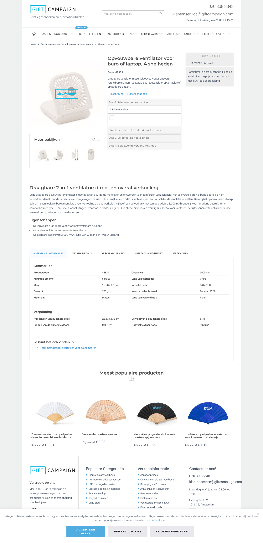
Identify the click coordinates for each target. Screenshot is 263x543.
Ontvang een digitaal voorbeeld (157, 479)
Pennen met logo (98, 493)
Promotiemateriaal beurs (102, 474)
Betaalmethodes (149, 493)
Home (33, 44)
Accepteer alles (85, 531)
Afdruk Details (82, 253)
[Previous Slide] (94, 139)
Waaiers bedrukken (108, 44)
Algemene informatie (48, 253)
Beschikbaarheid (113, 253)
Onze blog (94, 502)
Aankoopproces (149, 474)
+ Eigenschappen (137, 93)
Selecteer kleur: (119, 109)
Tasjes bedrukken (98, 498)
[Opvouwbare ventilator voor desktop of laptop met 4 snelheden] (67, 94)
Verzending (180, 253)
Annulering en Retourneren (154, 488)
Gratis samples (148, 498)
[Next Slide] (98, 139)
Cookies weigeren (172, 531)
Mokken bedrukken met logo (104, 488)
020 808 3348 (221, 6)
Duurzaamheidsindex (148, 253)
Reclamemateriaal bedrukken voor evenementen (67, 44)
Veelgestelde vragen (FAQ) (154, 502)
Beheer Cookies (128, 531)
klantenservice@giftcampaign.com (203, 14)
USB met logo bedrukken (102, 484)
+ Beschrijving (116, 93)
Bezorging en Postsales (153, 484)
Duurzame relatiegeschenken (105, 479)
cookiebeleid (159, 520)
